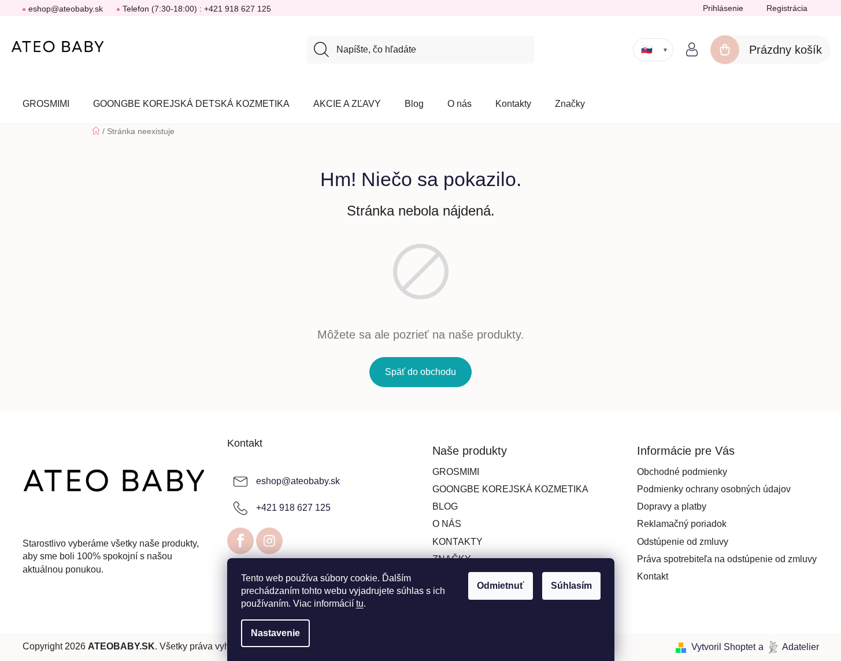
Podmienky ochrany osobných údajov (714, 489)
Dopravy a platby (671, 506)
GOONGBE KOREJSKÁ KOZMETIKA (510, 489)
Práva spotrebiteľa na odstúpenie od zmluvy (727, 559)
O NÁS (446, 524)
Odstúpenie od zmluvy (682, 542)
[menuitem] (46, 104)
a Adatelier (788, 647)
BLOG (445, 506)
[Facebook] (240, 541)
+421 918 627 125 (293, 508)
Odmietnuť (500, 586)
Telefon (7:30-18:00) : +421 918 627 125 (197, 8)
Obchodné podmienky (682, 472)
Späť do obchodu (420, 372)
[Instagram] (269, 541)
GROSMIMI (455, 472)
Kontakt (652, 576)
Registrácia (786, 8)
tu (360, 603)
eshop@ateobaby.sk (65, 8)
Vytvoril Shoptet (723, 647)
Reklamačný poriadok (682, 524)
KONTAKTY (457, 542)
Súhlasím (571, 586)
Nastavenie (275, 633)
